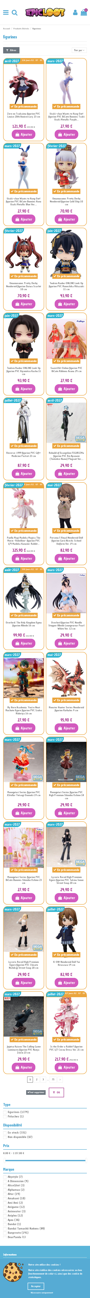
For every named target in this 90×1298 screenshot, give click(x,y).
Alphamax (16, 1190)
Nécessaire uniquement (42, 1292)
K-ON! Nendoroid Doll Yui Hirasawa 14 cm (66, 963)
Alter (14, 1194)
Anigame (16, 1207)
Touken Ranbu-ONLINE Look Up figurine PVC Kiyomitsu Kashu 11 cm (23, 371)
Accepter (36, 1286)
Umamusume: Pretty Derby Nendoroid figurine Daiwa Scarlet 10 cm (23, 286)
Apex (13, 1220)
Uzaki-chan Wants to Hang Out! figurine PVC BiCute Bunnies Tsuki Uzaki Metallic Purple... (66, 117)
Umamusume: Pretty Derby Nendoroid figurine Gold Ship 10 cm (66, 201)
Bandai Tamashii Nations (26, 1229)
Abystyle (15, 1177)
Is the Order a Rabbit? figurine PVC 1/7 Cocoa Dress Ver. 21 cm (66, 1048)
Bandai (14, 1224)
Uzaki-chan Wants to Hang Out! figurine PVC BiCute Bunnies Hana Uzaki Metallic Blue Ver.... (23, 201)
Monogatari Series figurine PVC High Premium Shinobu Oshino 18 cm (66, 795)
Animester (16, 1211)
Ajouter (26, 134)
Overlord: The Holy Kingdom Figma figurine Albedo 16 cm (24, 624)
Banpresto (18, 1233)
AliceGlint (16, 1185)
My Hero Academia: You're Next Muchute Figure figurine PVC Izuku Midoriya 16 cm (23, 710)
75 (53, 1079)
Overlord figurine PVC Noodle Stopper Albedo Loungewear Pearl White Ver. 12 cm (66, 625)
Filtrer (12, 50)
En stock (17, 1133)
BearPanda (17, 1237)
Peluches (15, 1116)
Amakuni (16, 1198)
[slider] (4, 1160)
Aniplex (15, 1216)
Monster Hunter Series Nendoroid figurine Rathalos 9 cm (66, 709)
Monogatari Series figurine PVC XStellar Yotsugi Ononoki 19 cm (23, 794)
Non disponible (20, 1137)
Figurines (18, 1112)
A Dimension (18, 1181)
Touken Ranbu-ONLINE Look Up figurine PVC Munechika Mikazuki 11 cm (66, 286)
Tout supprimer (36, 1092)
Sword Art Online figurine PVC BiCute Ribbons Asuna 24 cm (66, 369)
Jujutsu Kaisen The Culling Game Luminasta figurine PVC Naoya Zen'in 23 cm (24, 1049)
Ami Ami (15, 1203)
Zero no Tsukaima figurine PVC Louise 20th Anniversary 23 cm (23, 115)
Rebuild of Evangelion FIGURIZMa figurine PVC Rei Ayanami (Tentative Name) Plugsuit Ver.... (66, 456)
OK (58, 1092)
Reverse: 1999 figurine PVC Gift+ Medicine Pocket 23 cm (23, 454)
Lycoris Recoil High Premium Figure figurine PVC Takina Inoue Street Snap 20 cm (66, 880)
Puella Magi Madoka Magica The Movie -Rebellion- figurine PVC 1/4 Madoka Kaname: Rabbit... (23, 541)
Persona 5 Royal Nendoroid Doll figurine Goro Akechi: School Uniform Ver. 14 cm (66, 541)
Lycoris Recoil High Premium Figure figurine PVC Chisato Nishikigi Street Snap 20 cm (23, 965)
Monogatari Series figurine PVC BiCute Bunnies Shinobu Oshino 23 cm (24, 880)
